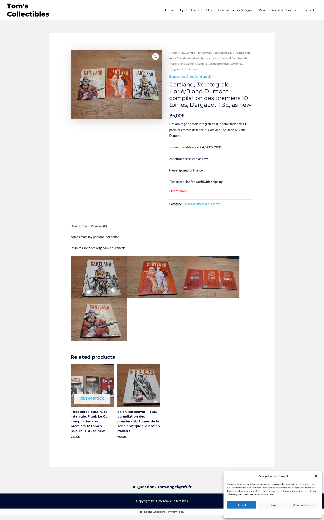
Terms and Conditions (153, 511)
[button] (316, 476)
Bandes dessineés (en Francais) (197, 58)
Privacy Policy (176, 511)
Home (169, 10)
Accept (242, 505)
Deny (272, 505)
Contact (308, 10)
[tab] (79, 226)
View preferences (304, 505)
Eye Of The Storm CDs (196, 10)
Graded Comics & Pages (235, 10)
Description (79, 226)
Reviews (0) (99, 226)
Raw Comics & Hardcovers (277, 10)
